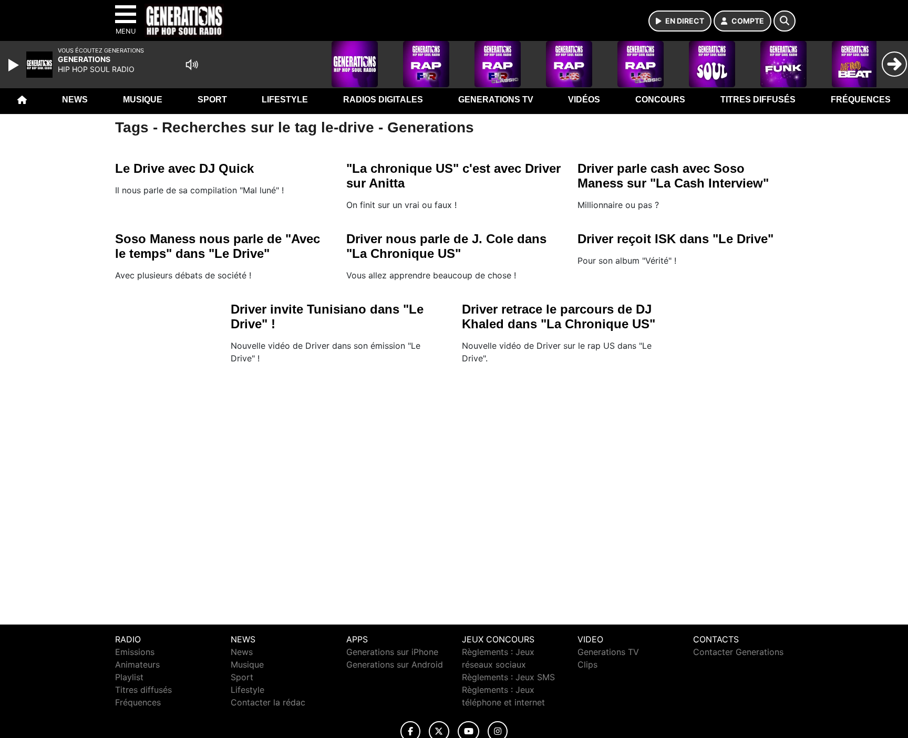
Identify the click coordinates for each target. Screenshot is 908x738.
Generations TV (495, 99)
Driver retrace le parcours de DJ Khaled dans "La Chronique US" (558, 316)
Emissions (134, 652)
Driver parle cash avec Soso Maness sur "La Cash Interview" (673, 175)
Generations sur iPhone (392, 652)
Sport (212, 99)
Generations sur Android (394, 664)
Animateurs (137, 664)
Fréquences (861, 99)
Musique (142, 99)
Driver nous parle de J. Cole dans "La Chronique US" (446, 246)
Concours (660, 99)
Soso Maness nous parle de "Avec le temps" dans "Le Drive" (217, 246)
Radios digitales (383, 99)
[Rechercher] (784, 21)
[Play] (14, 65)
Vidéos (584, 99)
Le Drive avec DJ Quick (184, 168)
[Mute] (192, 64)
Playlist (129, 677)
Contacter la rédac (268, 702)
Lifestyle (285, 99)
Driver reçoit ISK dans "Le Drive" (675, 239)
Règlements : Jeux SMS (508, 677)
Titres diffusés (758, 99)
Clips (587, 664)
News (75, 99)
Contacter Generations (738, 652)
